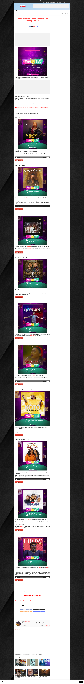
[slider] (48, 157)
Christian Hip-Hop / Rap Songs (20, 674)
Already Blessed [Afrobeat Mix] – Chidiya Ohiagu (20, 677)
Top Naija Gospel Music (18, 600)
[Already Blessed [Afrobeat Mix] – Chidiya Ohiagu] (20, 672)
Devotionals (53, 10)
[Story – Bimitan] (20, 662)
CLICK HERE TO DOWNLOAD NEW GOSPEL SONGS (32, 595)
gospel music (29, 519)
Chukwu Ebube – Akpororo (31, 676)
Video (33, 10)
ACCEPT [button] (81, 681)
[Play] (16, 157)
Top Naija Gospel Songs (25, 600)
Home (44, 2)
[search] (68, 2)
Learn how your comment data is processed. (35, 654)
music (21, 197)
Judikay (39, 567)
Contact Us (64, 2)
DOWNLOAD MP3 (19, 160)
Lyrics (48, 10)
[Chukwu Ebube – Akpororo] (32, 672)
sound (47, 567)
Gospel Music (27, 10)
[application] (32, 157)
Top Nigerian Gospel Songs (33, 600)
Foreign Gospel (52, 2)
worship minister (30, 248)
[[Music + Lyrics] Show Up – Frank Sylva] (44, 672)
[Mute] (46, 157)
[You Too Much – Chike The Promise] (44, 662)
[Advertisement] (51, 6)
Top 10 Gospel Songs (59, 2)
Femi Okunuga (32, 335)
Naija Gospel (47, 2)
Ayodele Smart (27, 621)
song (39, 153)
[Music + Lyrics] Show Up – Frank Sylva (44, 677)
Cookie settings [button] (75, 681)
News (23, 10)
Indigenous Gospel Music (40, 10)
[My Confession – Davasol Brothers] (32, 662)
